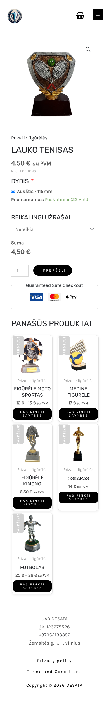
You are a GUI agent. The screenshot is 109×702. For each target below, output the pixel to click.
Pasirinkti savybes (32, 413)
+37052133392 (54, 635)
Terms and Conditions (54, 671)
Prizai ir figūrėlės (29, 138)
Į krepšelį (52, 270)
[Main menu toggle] (98, 14)
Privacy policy (54, 660)
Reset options (23, 171)
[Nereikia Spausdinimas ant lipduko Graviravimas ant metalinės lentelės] (53, 229)
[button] (88, 49)
